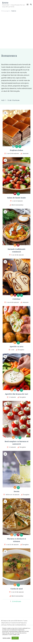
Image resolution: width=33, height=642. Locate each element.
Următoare (17, 601)
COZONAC (16, 299)
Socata (16, 491)
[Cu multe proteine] (15, 193)
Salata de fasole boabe (16, 198)
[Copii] (13, 146)
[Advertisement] (16, 30)
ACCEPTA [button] (15, 638)
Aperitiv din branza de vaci (16, 394)
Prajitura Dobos (16, 150)
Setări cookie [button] (6, 638)
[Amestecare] (15, 245)
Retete (5, 2)
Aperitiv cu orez (16, 346)
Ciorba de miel (16, 589)
